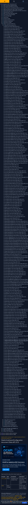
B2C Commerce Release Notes (10, 5)
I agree (24, 502)
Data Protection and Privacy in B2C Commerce (14, 8)
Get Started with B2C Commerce (11, 6)
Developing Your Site (8, 12)
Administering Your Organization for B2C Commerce (15, 10)
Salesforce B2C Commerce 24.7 (10, 4)
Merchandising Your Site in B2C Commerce (13, 9)
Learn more (18, 502)
